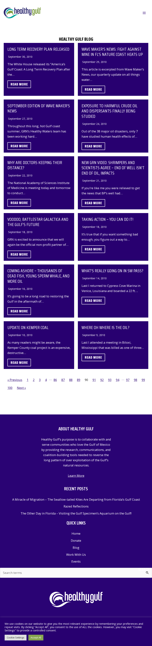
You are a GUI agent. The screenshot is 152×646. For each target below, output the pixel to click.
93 (109, 380)
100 (9, 388)
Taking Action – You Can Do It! (107, 219)
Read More (19, 84)
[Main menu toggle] (144, 13)
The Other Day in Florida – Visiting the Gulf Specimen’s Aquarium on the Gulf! (76, 513)
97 (127, 380)
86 (55, 380)
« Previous (14, 380)
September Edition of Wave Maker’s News (38, 108)
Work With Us (76, 554)
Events (76, 561)
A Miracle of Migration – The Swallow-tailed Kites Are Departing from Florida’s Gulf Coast (76, 499)
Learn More (76, 475)
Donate (76, 540)
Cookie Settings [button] (15, 637)
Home (76, 533)
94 (117, 380)
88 (70, 380)
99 (143, 380)
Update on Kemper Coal (28, 327)
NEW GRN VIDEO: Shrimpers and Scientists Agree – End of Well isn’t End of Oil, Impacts (113, 167)
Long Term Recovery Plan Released (38, 49)
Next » (21, 388)
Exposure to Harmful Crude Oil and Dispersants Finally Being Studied (110, 111)
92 (102, 380)
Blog (76, 547)
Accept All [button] (36, 637)
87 (63, 380)
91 (94, 380)
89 (78, 380)
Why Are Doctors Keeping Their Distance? (34, 165)
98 (135, 380)
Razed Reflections (76, 506)
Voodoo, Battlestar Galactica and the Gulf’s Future (37, 222)
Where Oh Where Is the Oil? (105, 327)
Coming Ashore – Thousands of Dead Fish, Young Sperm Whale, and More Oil (38, 276)
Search (143, 569)
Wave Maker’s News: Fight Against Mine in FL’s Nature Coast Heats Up (112, 52)
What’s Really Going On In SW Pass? (112, 270)
